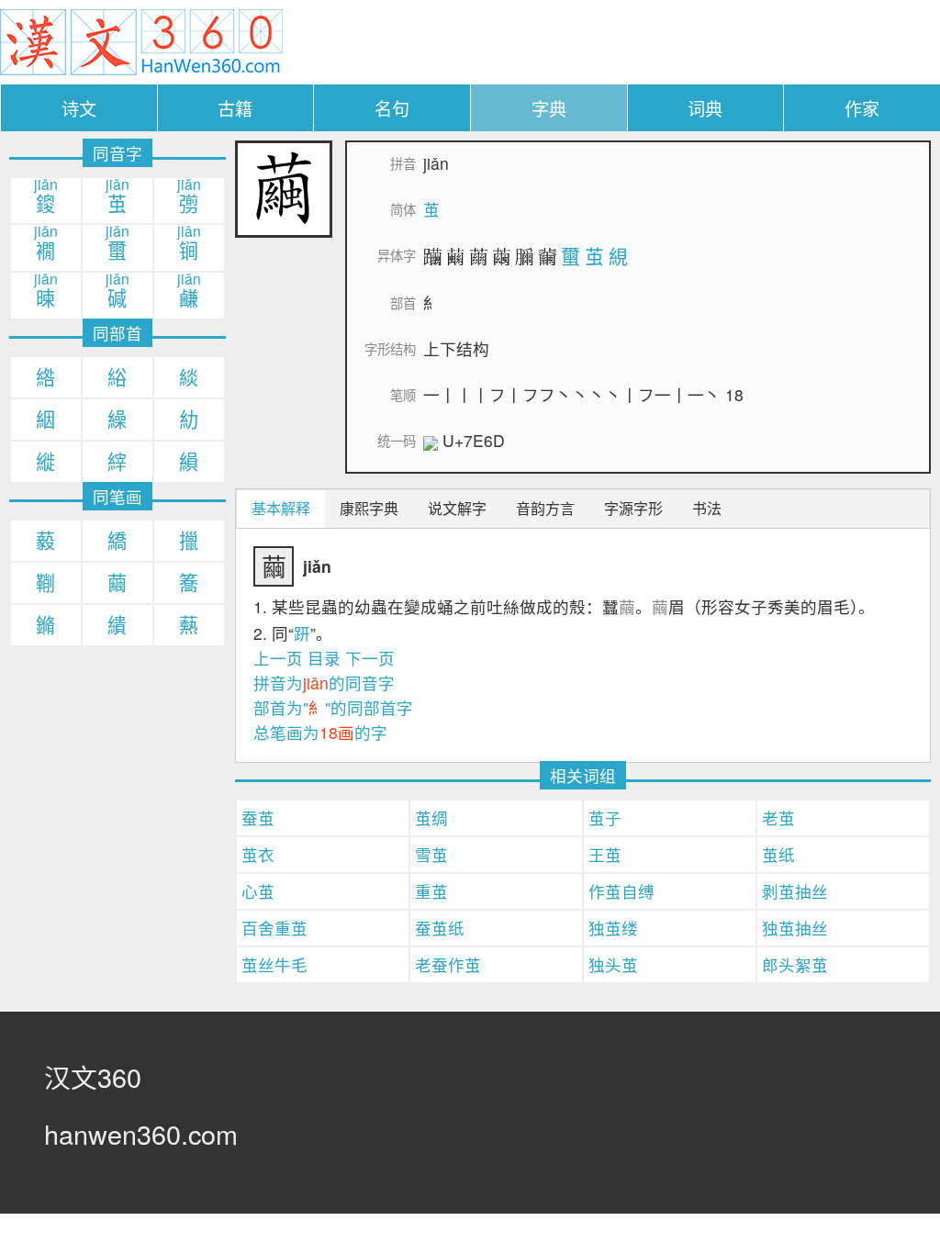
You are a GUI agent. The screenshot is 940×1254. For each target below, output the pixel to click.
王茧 (604, 854)
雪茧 (431, 854)
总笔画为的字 (320, 732)
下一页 (370, 657)
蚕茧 (257, 817)
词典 (705, 107)
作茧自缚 (621, 890)
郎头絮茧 (795, 964)
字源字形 (633, 508)
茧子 (604, 817)
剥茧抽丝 (795, 890)
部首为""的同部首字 (333, 707)
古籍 (235, 107)
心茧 (257, 890)
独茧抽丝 (795, 927)
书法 (707, 508)
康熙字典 (369, 508)
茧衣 (257, 854)
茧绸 (431, 817)
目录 (324, 657)
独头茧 (613, 964)
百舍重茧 (274, 927)
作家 (862, 107)
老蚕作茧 (448, 964)
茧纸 (778, 854)
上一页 (278, 657)
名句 (392, 107)
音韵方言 (545, 508)
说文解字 (457, 508)
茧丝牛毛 (274, 964)
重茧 (431, 890)
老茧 (778, 817)
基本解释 (281, 508)
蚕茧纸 (439, 927)
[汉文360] (141, 39)
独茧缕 (613, 927)
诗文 (79, 107)
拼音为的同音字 (324, 682)
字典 (549, 107)
